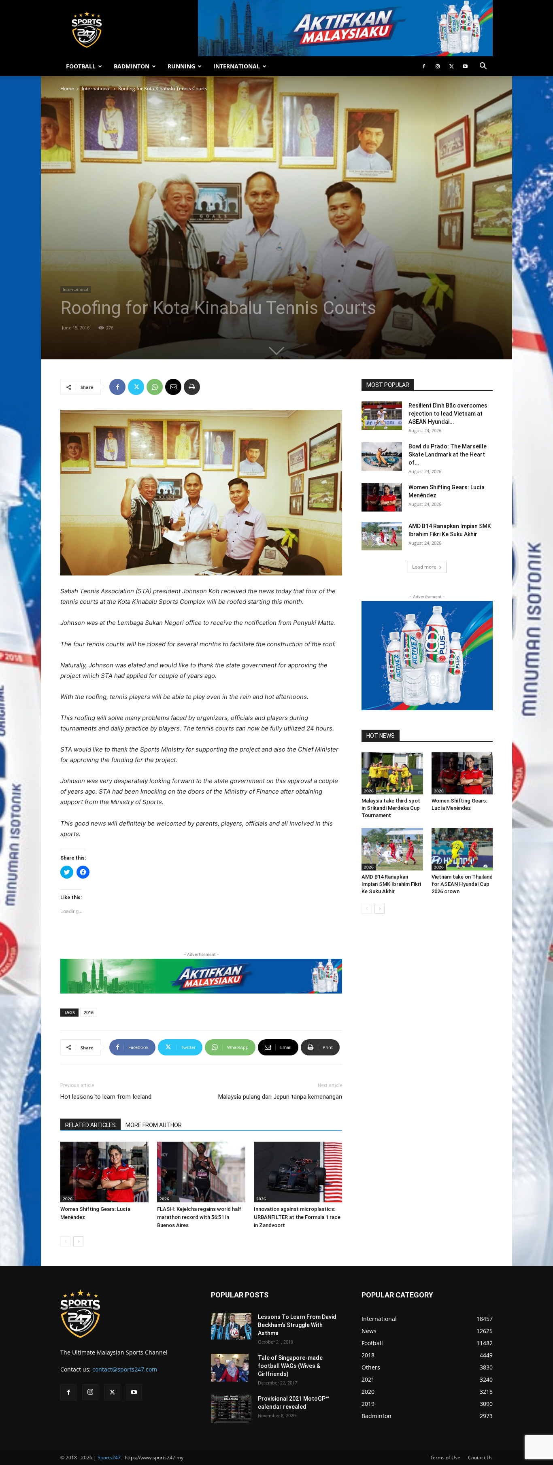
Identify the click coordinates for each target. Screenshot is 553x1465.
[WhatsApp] (155, 387)
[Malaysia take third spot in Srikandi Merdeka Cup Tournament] (392, 773)
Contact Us (480, 1457)
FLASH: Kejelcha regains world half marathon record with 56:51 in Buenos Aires (199, 1217)
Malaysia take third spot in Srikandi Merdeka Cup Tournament (391, 808)
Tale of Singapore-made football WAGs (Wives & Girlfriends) (290, 1366)
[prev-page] (65, 1241)
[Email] (173, 387)
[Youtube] (465, 66)
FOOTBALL (81, 66)
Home (67, 88)
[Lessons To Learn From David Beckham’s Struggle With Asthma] (231, 1326)
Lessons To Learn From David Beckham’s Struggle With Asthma (297, 1325)
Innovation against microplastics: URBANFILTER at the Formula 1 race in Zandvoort (297, 1217)
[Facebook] (424, 66)
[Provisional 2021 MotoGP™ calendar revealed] (231, 1409)
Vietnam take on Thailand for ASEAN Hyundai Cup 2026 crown (462, 884)
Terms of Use (445, 1457)
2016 (89, 1012)
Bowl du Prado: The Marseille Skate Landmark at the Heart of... (447, 454)
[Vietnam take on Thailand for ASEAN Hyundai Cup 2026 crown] (462, 849)
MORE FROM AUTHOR (153, 1125)
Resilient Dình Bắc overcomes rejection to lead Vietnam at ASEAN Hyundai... (447, 413)
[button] (483, 67)
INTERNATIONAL (236, 66)
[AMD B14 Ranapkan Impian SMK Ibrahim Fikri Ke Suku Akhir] (382, 536)
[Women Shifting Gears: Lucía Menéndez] (104, 1172)
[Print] (192, 387)
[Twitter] (451, 66)
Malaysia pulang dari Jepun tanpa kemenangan (280, 1096)
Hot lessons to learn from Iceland (105, 1096)
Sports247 (109, 1457)
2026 (67, 1199)
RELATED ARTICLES (90, 1125)
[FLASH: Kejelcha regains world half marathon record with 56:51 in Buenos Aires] (201, 1172)
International (96, 88)
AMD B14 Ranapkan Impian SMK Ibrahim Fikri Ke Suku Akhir (391, 884)
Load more (424, 566)
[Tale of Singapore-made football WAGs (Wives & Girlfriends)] (230, 1368)
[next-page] (78, 1241)
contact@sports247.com (124, 1369)
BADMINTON (131, 66)
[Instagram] (438, 66)
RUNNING (181, 66)
